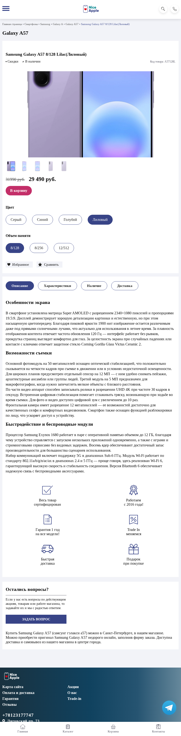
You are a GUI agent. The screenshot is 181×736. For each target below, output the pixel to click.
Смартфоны (31, 24)
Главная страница (12, 24)
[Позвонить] (174, 9)
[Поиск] (163, 9)
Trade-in (74, 699)
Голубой (70, 220)
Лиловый (100, 220)
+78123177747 (18, 715)
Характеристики (57, 286)
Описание (20, 286)
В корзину (18, 191)
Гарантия (10, 699)
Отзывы (9, 704)
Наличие (94, 286)
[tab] (20, 285)
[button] (19, 264)
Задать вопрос (36, 619)
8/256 (39, 248)
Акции (73, 687)
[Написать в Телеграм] (169, 708)
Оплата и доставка (18, 693)
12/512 (64, 248)
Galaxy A (58, 24)
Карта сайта (12, 687)
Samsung (45, 24)
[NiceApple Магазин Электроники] (91, 9)
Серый (16, 220)
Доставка (124, 286)
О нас (72, 693)
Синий (42, 220)
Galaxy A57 (72, 24)
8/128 (15, 248)
